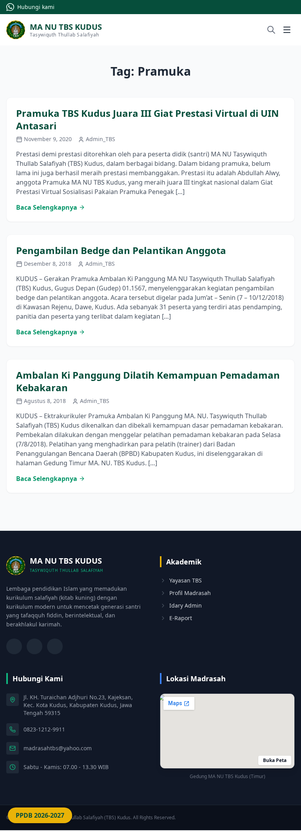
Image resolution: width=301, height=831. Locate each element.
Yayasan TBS (185, 580)
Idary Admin (185, 605)
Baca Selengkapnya (46, 207)
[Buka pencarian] (271, 30)
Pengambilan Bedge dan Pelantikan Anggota (121, 250)
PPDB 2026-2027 (40, 815)
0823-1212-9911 (44, 729)
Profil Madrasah (190, 593)
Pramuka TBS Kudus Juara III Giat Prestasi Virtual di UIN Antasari (147, 119)
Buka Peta (274, 760)
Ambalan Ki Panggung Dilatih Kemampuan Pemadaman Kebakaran (148, 381)
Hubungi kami (35, 7)
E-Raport (180, 618)
